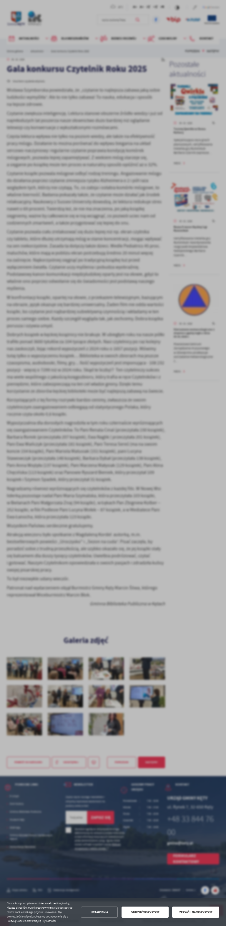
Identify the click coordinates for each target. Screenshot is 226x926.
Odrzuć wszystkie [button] (145, 912)
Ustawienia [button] (99, 912)
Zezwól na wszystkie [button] (195, 912)
